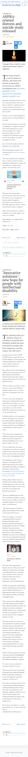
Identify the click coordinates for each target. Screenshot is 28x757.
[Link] (18, 247)
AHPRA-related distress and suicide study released (13, 23)
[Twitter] (20, 43)
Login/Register (21, 237)
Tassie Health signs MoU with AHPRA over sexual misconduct (14, 186)
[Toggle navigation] (25, 5)
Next (23, 181)
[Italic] (5, 247)
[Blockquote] (14, 247)
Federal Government (11, 556)
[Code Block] (16, 247)
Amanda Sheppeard (6, 304)
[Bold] (4, 247)
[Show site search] (22, 5)
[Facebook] (16, 43)
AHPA (4, 37)
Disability (5, 297)
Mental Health (10, 37)
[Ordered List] (11, 247)
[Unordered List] (13, 247)
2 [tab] (14, 191)
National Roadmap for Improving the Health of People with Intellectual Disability (13, 473)
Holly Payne (9, 43)
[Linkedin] (16, 47)
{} (19, 247)
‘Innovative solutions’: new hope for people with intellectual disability (12, 281)
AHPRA (8, 180)
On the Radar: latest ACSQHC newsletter (10, 1)
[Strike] (9, 247)
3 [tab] (16, 191)
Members (13, 180)
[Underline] (7, 247)
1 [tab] (12, 191)
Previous (5, 181)
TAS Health (9, 182)
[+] (22, 247)
